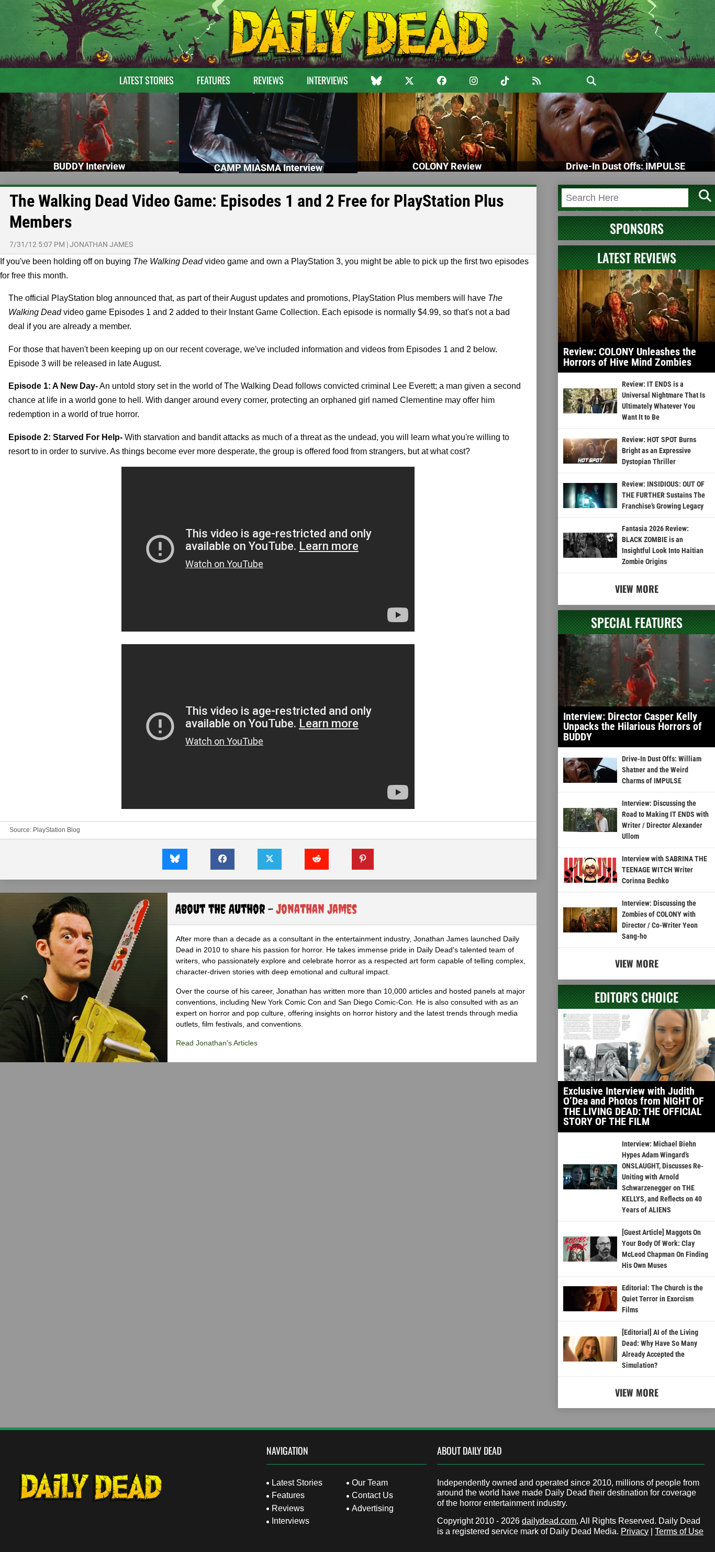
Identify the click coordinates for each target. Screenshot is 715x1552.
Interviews (327, 80)
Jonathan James (101, 244)
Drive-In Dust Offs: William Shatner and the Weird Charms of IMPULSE (661, 770)
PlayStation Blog (56, 830)
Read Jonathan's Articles (217, 1043)
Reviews (268, 80)
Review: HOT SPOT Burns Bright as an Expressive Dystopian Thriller (659, 450)
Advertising (373, 1508)
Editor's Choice (636, 996)
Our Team (370, 1482)
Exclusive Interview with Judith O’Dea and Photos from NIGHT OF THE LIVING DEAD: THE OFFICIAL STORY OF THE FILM (633, 1106)
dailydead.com (549, 1520)
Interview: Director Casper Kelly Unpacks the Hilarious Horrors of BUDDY (632, 726)
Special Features (637, 622)
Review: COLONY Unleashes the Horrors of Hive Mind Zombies (629, 356)
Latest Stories (146, 80)
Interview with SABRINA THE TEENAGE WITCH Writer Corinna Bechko (664, 869)
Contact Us (372, 1495)
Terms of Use (679, 1531)
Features (213, 80)
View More (636, 588)
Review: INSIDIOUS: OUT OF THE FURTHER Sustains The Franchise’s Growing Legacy (663, 495)
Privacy (635, 1531)
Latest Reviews (636, 257)
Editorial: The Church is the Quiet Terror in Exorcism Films (662, 1299)
